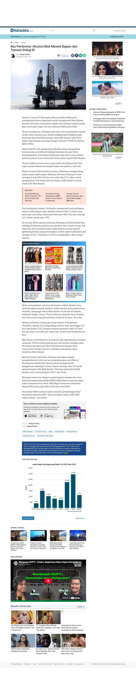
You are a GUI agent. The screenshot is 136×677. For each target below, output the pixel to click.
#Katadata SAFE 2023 (45, 436)
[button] (118, 36)
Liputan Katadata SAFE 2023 (34, 37)
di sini (66, 453)
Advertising (27, 664)
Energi (23, 42)
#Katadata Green (29, 436)
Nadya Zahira (25, 54)
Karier (34, 664)
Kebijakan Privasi (59, 664)
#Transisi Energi (40, 431)
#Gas (51, 431)
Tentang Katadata (16, 664)
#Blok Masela (28, 431)
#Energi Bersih (72, 431)
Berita (17, 42)
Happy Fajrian (32, 426)
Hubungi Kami (79, 664)
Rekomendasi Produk (31, 243)
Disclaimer (70, 664)
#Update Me (59, 431)
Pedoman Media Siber (45, 664)
